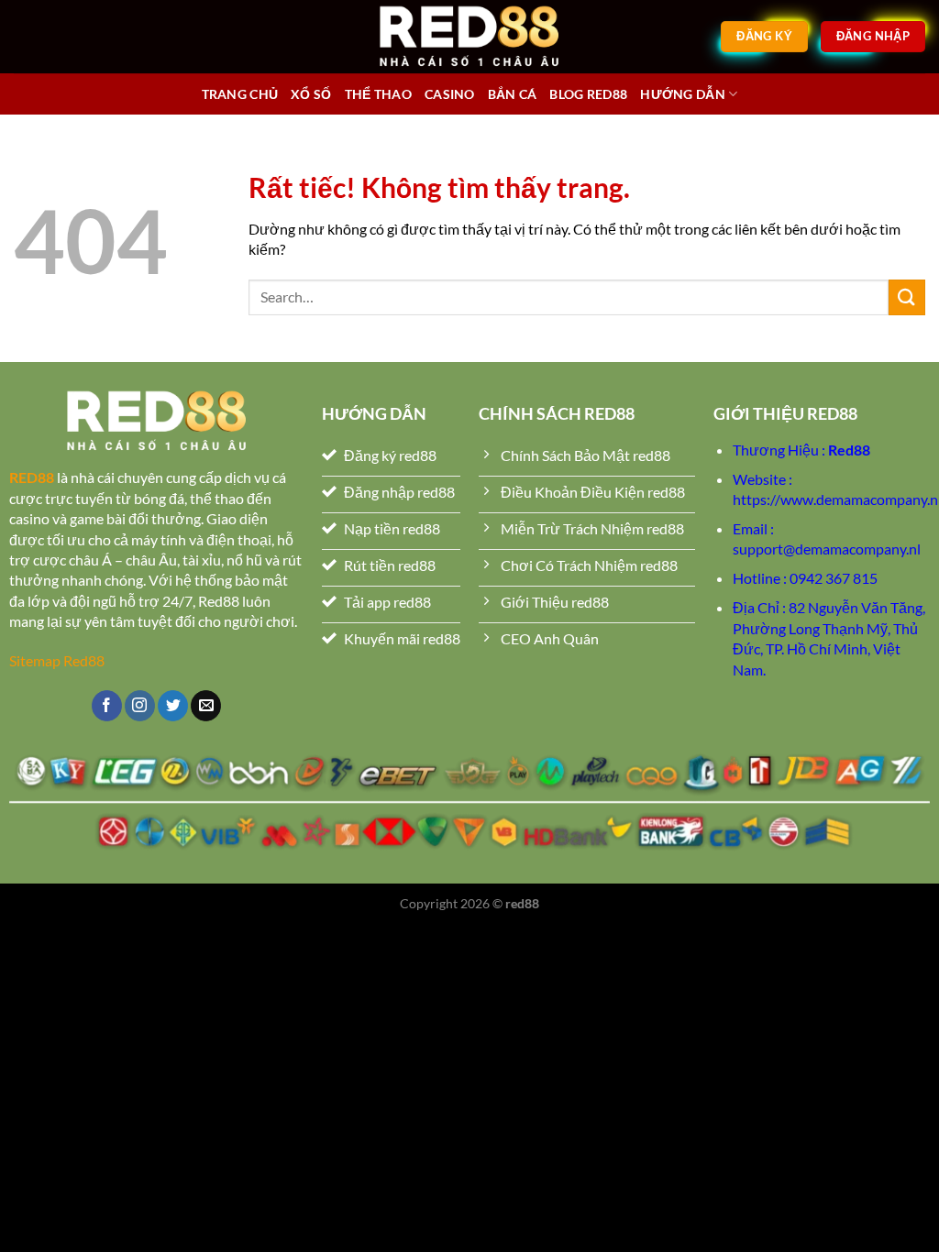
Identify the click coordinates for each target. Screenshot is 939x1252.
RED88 (31, 477)
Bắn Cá (512, 94)
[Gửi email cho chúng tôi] (206, 705)
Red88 (849, 449)
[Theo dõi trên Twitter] (173, 705)
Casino (450, 94)
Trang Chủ (240, 94)
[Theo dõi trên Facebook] (107, 705)
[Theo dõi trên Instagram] (140, 705)
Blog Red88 (588, 94)
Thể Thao (378, 94)
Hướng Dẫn (682, 94)
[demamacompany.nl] (469, 36)
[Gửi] (907, 297)
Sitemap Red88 (57, 660)
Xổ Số (311, 94)
